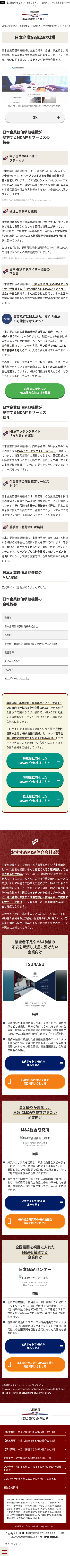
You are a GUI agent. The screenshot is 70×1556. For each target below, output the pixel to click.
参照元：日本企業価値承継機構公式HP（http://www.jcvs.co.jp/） (27, 200)
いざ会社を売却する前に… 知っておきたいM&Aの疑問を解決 (33, 1468)
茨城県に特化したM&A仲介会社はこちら (35, 779)
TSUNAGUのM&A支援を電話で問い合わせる (35, 1081)
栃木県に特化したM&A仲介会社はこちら (35, 798)
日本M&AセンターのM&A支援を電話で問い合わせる (35, 1364)
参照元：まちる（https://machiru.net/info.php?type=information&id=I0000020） (34, 258)
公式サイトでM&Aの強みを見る (33, 1063)
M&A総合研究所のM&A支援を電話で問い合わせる (35, 1221)
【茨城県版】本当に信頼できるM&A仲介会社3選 (29, 1449)
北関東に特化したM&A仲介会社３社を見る (35, 390)
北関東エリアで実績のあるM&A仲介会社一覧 (27, 1458)
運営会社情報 (11, 1487)
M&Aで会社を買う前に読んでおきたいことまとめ (30, 1478)
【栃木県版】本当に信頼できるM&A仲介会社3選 (29, 1432)
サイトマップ (11, 1543)
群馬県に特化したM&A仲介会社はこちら (35, 760)
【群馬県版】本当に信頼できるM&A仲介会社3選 (29, 1440)
